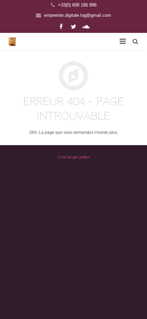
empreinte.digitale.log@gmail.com (77, 15)
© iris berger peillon (74, 157)
